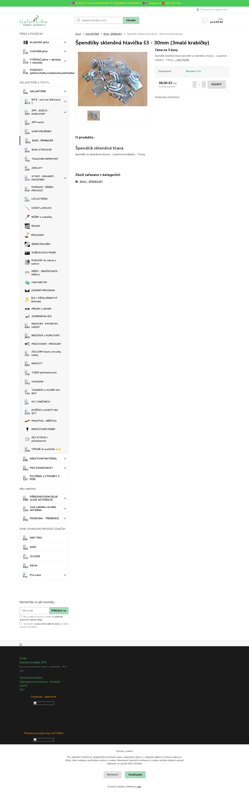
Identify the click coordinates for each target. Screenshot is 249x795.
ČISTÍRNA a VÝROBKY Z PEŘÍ (45, 478)
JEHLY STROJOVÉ (42, 149)
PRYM (33, 565)
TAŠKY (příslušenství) (44, 372)
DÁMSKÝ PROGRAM (43, 290)
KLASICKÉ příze (39, 42)
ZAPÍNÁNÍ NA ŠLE (42, 316)
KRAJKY (36, 226)
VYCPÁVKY (38, 381)
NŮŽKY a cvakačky (42, 217)
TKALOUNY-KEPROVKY (45, 158)
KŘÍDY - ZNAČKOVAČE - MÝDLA (45, 273)
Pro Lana (35, 575)
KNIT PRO (36, 537)
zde (139, 786)
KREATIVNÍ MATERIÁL (43, 458)
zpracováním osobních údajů (47, 624)
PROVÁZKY (37, 235)
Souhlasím (135, 775)
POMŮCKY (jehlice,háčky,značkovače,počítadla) (49, 71)
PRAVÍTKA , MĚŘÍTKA (44, 420)
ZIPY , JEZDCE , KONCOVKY (40, 112)
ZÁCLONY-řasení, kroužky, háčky (46, 353)
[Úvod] (45, 20)
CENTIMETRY (39, 282)
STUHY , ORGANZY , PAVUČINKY (43, 178)
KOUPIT (217, 84)
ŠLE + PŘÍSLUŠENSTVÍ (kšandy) (44, 299)
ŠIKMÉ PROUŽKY (41, 244)
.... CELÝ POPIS (181, 60)
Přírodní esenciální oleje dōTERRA (43, 733)
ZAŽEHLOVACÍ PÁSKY (44, 252)
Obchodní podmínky (31, 678)
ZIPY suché (38, 122)
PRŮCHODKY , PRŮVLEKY (46, 344)
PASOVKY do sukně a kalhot (44, 262)
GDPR (23, 686)
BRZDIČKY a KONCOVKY (46, 335)
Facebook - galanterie (43, 696)
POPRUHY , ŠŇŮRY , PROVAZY (43, 189)
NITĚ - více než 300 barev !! (46, 101)
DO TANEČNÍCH (41, 401)
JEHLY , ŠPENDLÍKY (42, 140)
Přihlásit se (58, 610)
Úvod (78, 34)
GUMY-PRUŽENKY (41, 131)
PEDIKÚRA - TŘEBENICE (44, 518)
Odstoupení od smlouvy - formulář (39, 682)
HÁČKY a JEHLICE (41, 208)
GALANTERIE (38, 91)
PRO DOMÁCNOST (41, 468)
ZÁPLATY (37, 168)
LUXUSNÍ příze (39, 51)
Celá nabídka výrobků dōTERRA (43, 508)
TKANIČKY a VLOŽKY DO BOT (46, 391)
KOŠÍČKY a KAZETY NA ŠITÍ (45, 411)
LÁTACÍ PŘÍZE (40, 198)
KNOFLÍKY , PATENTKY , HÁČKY (45, 325)
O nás (23, 658)
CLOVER (35, 556)
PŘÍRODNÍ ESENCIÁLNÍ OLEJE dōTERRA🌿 (44, 498)
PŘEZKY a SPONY (41, 308)
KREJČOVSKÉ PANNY (43, 429)
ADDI (33, 547)
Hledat (131, 20)
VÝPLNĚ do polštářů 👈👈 (46, 449)
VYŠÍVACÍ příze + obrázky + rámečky (45, 61)
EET (22, 690)
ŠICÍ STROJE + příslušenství (40, 439)
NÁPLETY (37, 363)
